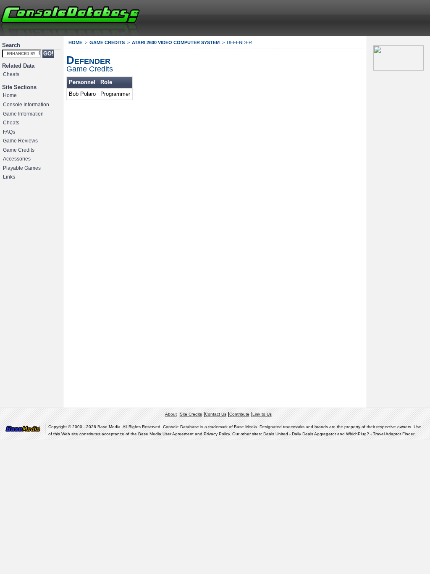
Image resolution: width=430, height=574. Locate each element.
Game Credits (18, 150)
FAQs (9, 131)
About (171, 414)
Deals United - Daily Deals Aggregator (299, 434)
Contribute (239, 414)
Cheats (11, 74)
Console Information (26, 104)
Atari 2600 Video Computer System (176, 42)
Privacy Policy (217, 434)
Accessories (17, 158)
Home (10, 95)
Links (9, 176)
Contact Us (215, 414)
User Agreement (178, 434)
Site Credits (191, 414)
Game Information (23, 113)
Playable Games (22, 168)
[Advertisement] (327, 16)
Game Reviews (20, 140)
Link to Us (262, 414)
